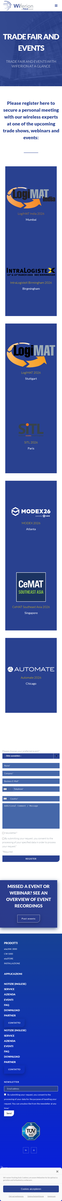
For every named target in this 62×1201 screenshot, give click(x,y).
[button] (57, 1171)
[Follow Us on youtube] (34, 1150)
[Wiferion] (14, 5)
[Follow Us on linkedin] (26, 1150)
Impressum (52, 1196)
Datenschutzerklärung (36, 1196)
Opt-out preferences (16, 1196)
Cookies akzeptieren (31, 1189)
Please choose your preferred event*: (21, 751)
